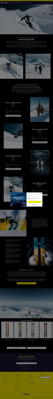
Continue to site (34, 204)
